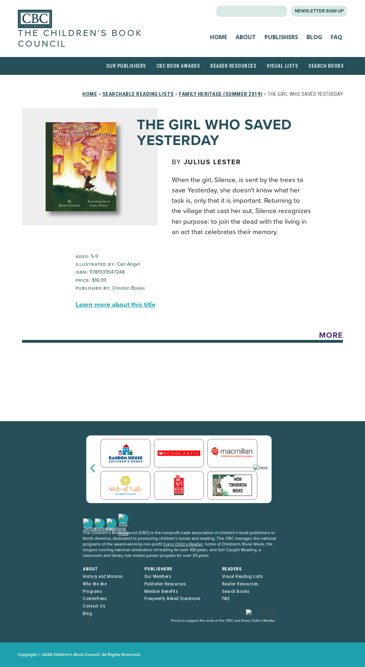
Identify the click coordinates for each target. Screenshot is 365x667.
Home (218, 37)
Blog (314, 37)
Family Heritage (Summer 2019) (221, 94)
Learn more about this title (115, 305)
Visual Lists (282, 66)
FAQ (336, 37)
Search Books (326, 66)
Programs (92, 591)
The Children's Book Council (80, 38)
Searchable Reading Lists (138, 94)
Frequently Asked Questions (172, 598)
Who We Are (95, 583)
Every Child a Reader (183, 544)
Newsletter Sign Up (319, 11)
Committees (95, 598)
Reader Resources (233, 66)
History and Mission (103, 576)
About (246, 37)
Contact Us (94, 606)
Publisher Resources (165, 583)
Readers (232, 569)
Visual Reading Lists (242, 576)
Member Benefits (161, 591)
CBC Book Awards (178, 66)
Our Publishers (126, 66)
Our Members (157, 576)
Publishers (281, 37)
